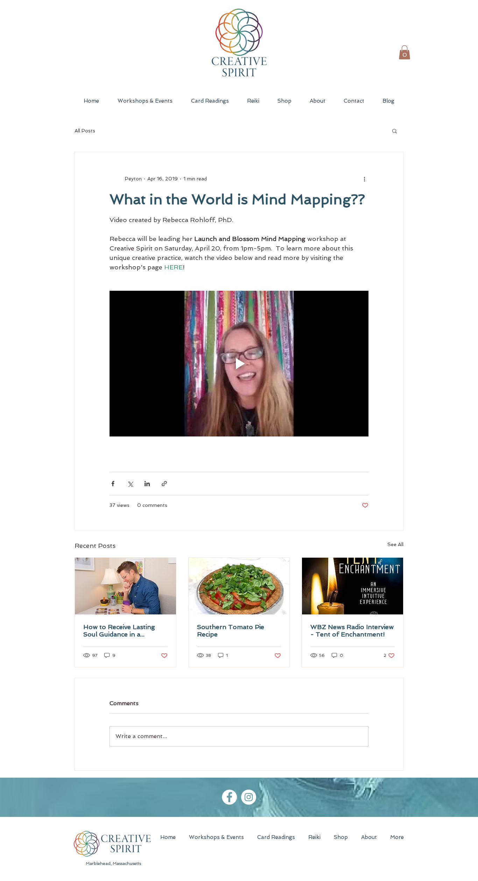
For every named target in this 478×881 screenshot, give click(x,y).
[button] (404, 52)
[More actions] (364, 178)
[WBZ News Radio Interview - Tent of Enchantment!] (352, 586)
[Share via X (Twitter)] (130, 483)
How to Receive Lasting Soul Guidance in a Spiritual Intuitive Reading (122, 630)
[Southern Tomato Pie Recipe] (239, 586)
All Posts (85, 130)
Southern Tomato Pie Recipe (230, 630)
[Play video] (239, 363)
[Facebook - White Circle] (229, 797)
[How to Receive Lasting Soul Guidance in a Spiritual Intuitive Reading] (125, 586)
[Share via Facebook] (113, 483)
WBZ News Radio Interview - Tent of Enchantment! (352, 630)
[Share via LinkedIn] (147, 483)
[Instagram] (248, 797)
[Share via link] (164, 483)
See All (395, 544)
